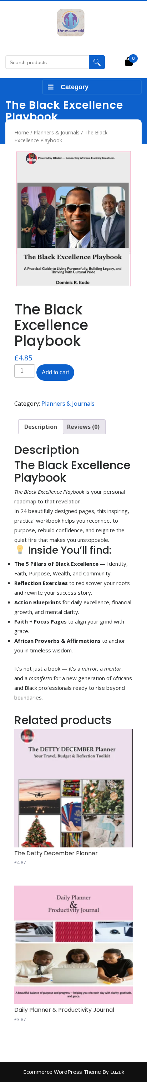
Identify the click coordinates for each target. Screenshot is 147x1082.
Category (74, 87)
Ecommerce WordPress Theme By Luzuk (73, 1071)
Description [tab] (40, 427)
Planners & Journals (57, 132)
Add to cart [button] (21, 874)
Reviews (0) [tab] (83, 427)
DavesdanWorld (73, 41)
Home (21, 132)
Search (97, 62)
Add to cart (55, 372)
